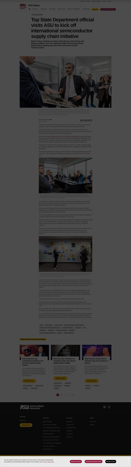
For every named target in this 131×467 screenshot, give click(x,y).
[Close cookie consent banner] (128, 459)
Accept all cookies (76, 461)
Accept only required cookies (93, 461)
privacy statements (49, 461)
